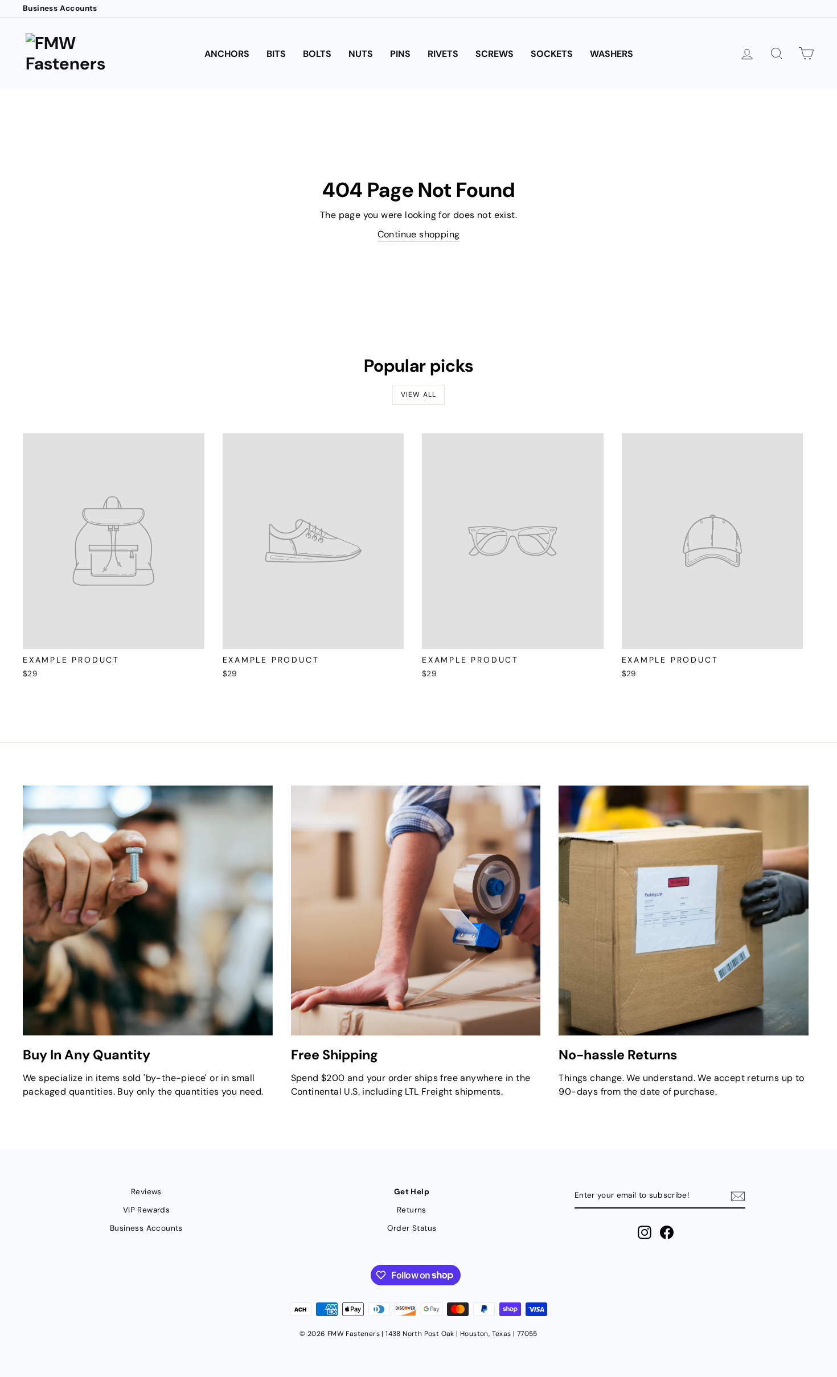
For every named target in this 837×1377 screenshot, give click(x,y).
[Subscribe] (738, 1196)
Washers (611, 54)
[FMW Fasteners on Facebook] (667, 1232)
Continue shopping (419, 234)
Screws (494, 54)
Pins (400, 54)
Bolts (317, 54)
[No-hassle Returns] (684, 910)
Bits (276, 54)
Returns (411, 1210)
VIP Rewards (146, 1210)
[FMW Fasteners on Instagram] (644, 1232)
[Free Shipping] (416, 910)
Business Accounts (60, 8)
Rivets (443, 54)
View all (419, 394)
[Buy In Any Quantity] (148, 910)
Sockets (552, 54)
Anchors (226, 54)
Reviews (146, 1192)
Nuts (360, 54)
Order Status (412, 1228)
